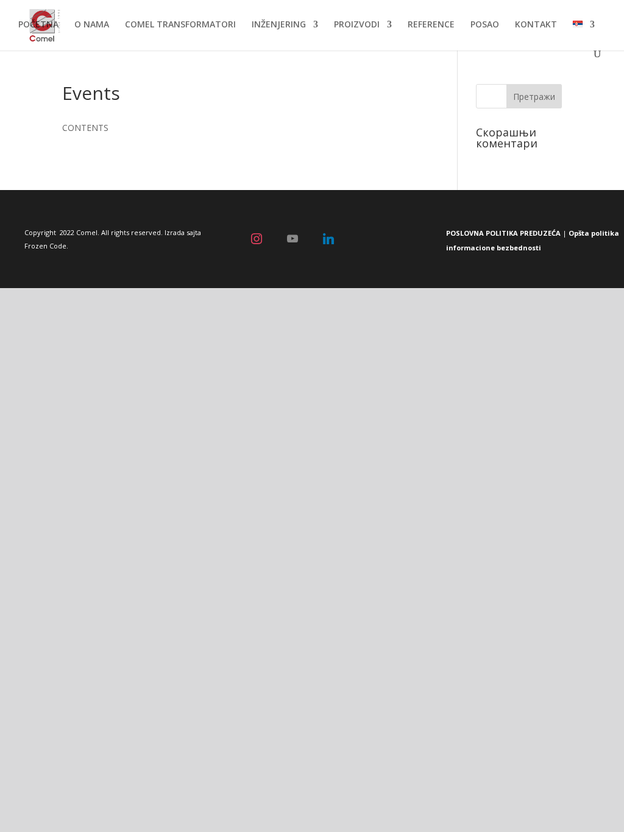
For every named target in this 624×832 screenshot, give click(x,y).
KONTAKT (536, 25)
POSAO (484, 25)
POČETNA (38, 25)
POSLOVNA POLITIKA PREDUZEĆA (503, 233)
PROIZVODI (357, 25)
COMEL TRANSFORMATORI (180, 25)
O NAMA (91, 25)
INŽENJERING (279, 25)
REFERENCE (431, 25)
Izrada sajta (183, 232)
